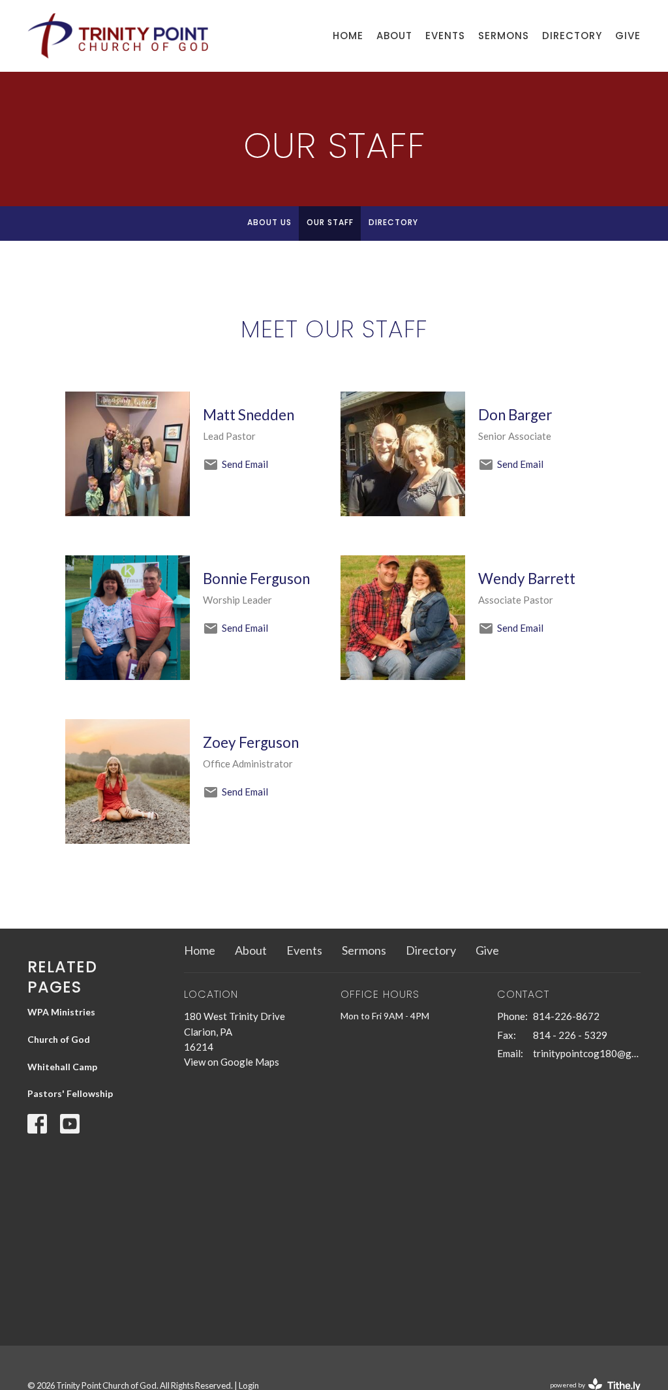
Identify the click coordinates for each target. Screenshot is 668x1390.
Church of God (58, 1039)
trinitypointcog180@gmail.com (587, 1053)
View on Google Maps (231, 1062)
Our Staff (330, 222)
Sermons (503, 35)
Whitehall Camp (62, 1066)
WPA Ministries (61, 1011)
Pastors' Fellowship (70, 1093)
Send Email (245, 464)
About (394, 35)
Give (628, 35)
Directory (572, 35)
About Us (269, 222)
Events (445, 35)
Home (348, 35)
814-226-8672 (566, 1016)
